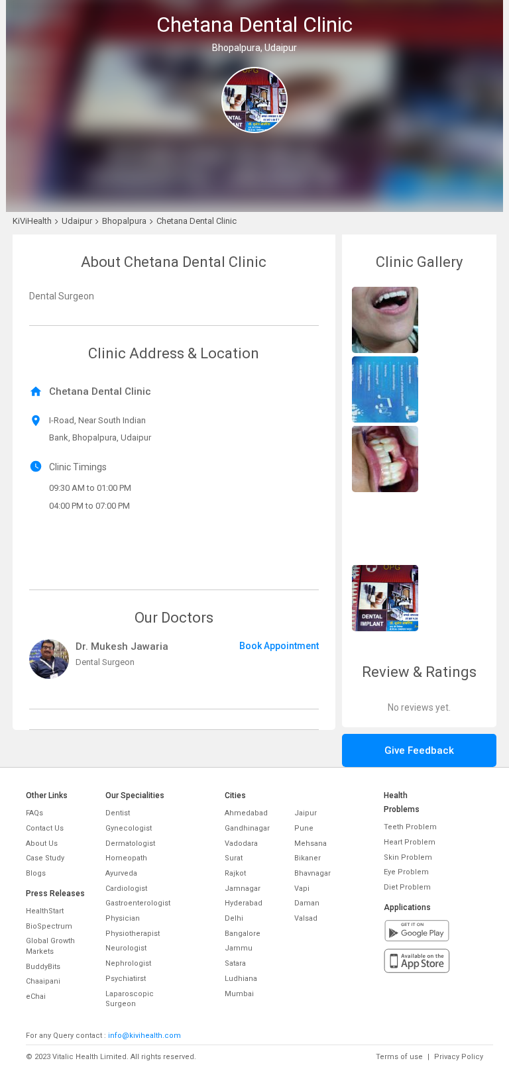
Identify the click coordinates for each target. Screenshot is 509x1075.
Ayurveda (121, 873)
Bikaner (307, 858)
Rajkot (235, 873)
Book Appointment (279, 645)
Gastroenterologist (137, 903)
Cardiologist (126, 888)
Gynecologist (128, 828)
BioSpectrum (49, 926)
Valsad (305, 918)
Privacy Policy (458, 1056)
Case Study (45, 858)
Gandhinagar (247, 828)
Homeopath (126, 858)
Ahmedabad (246, 813)
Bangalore (242, 933)
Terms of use (399, 1056)
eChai (36, 996)
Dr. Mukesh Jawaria (122, 646)
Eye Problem (406, 872)
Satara (235, 963)
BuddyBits (43, 966)
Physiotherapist (132, 933)
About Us (42, 843)
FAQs (34, 813)
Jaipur (305, 813)
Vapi (302, 888)
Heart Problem (409, 842)
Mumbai (239, 994)
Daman (306, 903)
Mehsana (310, 843)
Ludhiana (241, 978)
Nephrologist (128, 963)
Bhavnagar (312, 873)
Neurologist (125, 948)
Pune (303, 828)
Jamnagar (242, 888)
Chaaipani (43, 981)
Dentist (117, 813)
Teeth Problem (410, 827)
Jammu (239, 948)
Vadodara (241, 843)
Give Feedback (419, 750)
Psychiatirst (125, 978)
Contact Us (45, 828)
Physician (122, 918)
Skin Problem (408, 857)
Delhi (234, 918)
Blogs (36, 873)
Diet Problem (407, 887)
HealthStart (45, 911)
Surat (234, 858)
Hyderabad (243, 903)
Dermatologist (130, 843)
